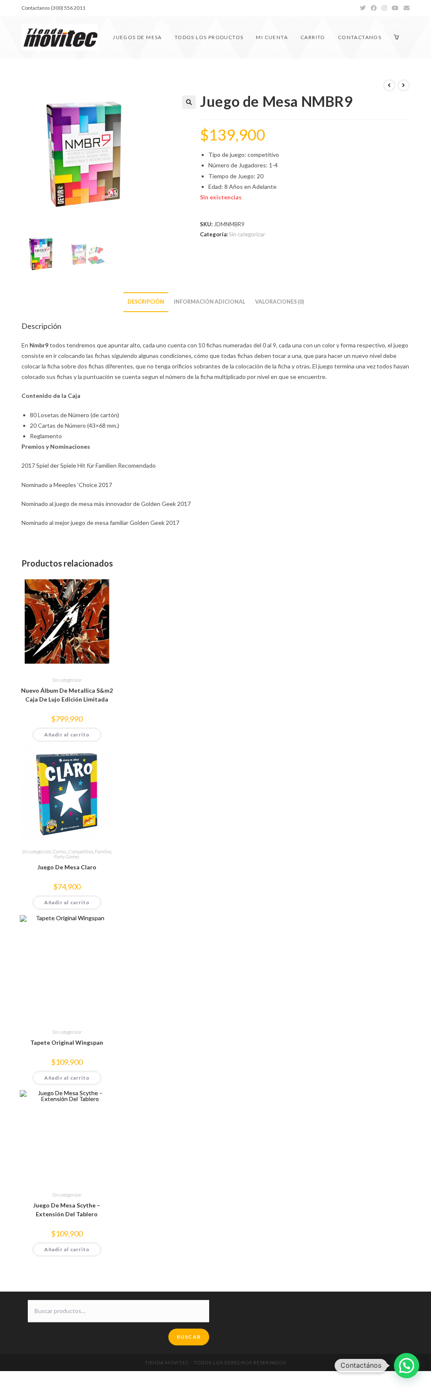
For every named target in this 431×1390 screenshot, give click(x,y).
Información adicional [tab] (209, 302)
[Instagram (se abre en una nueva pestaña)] (384, 8)
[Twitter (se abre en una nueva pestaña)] (362, 8)
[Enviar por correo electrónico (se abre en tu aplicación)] (405, 8)
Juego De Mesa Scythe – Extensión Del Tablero (66, 1210)
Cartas (60, 851)
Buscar (189, 1337)
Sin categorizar (247, 234)
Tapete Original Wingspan (66, 1042)
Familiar (103, 851)
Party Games (67, 856)
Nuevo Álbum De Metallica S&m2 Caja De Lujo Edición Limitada (67, 695)
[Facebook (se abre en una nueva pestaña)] (373, 8)
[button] (189, 102)
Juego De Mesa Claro (66, 867)
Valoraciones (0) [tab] (279, 302)
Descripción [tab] (146, 302)
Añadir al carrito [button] (67, 734)
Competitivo (80, 851)
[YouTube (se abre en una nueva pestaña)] (395, 8)
